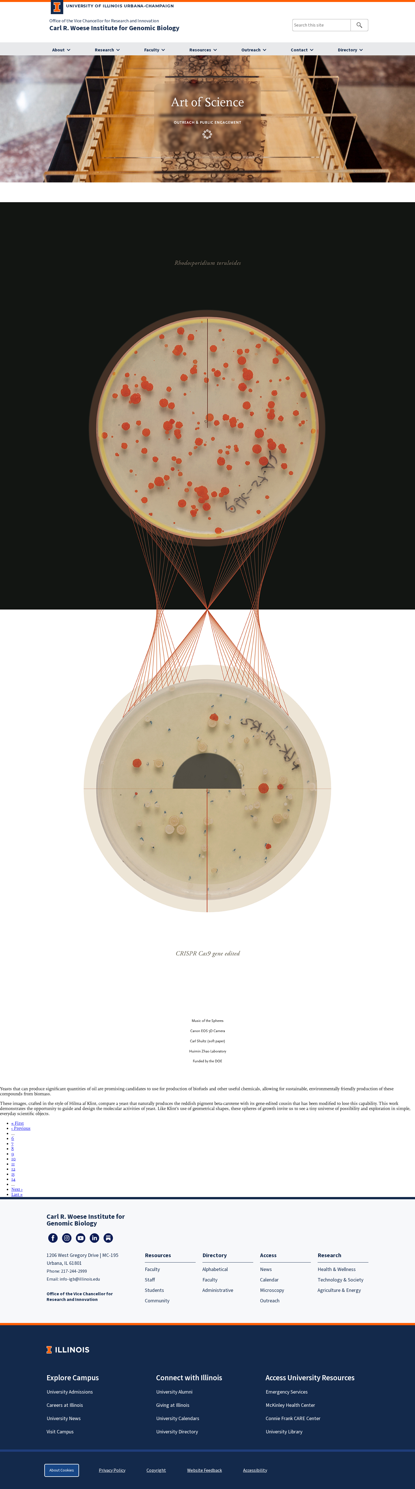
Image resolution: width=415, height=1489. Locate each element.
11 (13, 1164)
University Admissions (70, 1392)
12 (13, 1169)
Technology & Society (340, 1279)
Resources (200, 50)
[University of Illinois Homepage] (68, 1349)
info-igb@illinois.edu (80, 1279)
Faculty (151, 50)
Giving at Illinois (172, 1405)
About (58, 50)
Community (157, 1300)
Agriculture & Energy (339, 1290)
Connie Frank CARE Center (293, 1418)
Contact (299, 50)
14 (13, 1179)
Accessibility (255, 1470)
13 (13, 1174)
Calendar (269, 1279)
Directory (347, 50)
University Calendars (177, 1418)
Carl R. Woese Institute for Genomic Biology (114, 28)
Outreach (251, 50)
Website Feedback (205, 1470)
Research (104, 50)
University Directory (177, 1431)
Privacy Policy (112, 1470)
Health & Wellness (337, 1269)
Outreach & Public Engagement (207, 122)
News (266, 1269)
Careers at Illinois (65, 1405)
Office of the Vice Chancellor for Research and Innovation (104, 21)
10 (13, 1158)
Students (154, 1290)
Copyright (156, 1470)
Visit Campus (60, 1431)
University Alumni (174, 1392)
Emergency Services (287, 1392)
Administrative (217, 1290)
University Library (284, 1431)
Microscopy (272, 1290)
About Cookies (61, 1470)
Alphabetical (215, 1269)
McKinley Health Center (290, 1405)
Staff (150, 1279)
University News (64, 1418)
